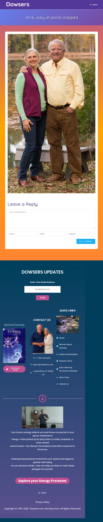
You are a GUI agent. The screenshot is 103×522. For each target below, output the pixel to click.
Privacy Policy (42, 502)
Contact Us (41, 320)
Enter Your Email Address (42, 282)
